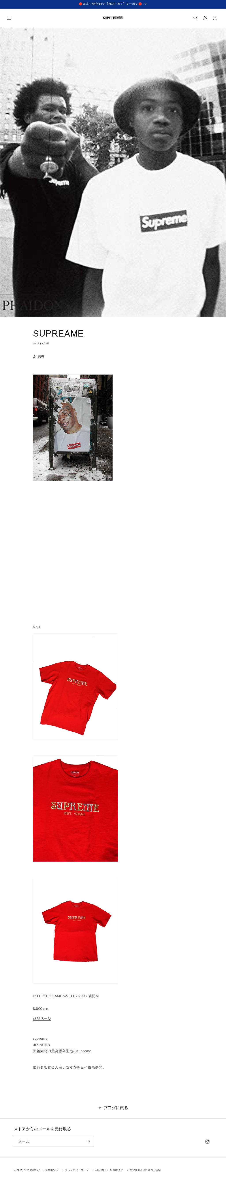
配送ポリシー (117, 1170)
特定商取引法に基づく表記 (145, 1170)
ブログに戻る (116, 1107)
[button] (9, 18)
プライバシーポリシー (78, 1170)
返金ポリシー (53, 1170)
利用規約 (100, 1170)
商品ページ (42, 1018)
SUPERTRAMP (32, 1170)
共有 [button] (41, 356)
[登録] (88, 1141)
